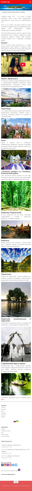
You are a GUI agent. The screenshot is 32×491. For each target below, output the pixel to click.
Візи (2, 432)
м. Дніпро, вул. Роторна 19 (13, 456)
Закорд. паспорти (5, 431)
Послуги (3, 415)
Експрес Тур (5, 2)
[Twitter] (16, 465)
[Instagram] (5, 465)
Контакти (3, 409)
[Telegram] (13, 465)
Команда (3, 413)
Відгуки (3, 416)
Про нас (3, 407)
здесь (2, 399)
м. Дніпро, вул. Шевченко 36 (14, 445)
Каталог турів (4, 434)
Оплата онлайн (5, 436)
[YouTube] (10, 465)
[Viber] (8, 465)
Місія (2, 411)
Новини (3, 429)
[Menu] (30, 2)
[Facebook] (2, 465)
